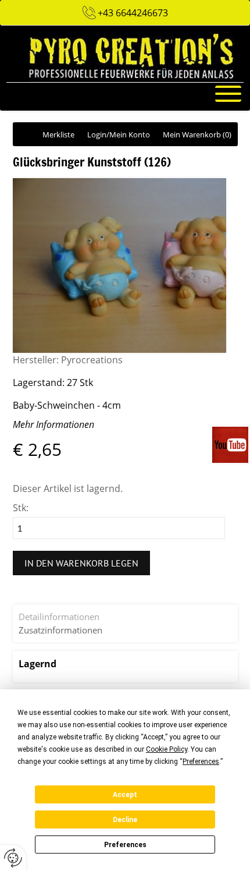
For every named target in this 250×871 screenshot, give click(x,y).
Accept (125, 795)
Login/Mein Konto (118, 134)
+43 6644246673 (133, 12)
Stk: (20, 507)
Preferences (125, 845)
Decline (125, 820)
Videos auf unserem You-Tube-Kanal (231, 445)
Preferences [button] (201, 761)
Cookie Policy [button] (166, 749)
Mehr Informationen (53, 424)
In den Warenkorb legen (81, 563)
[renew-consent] (13, 858)
